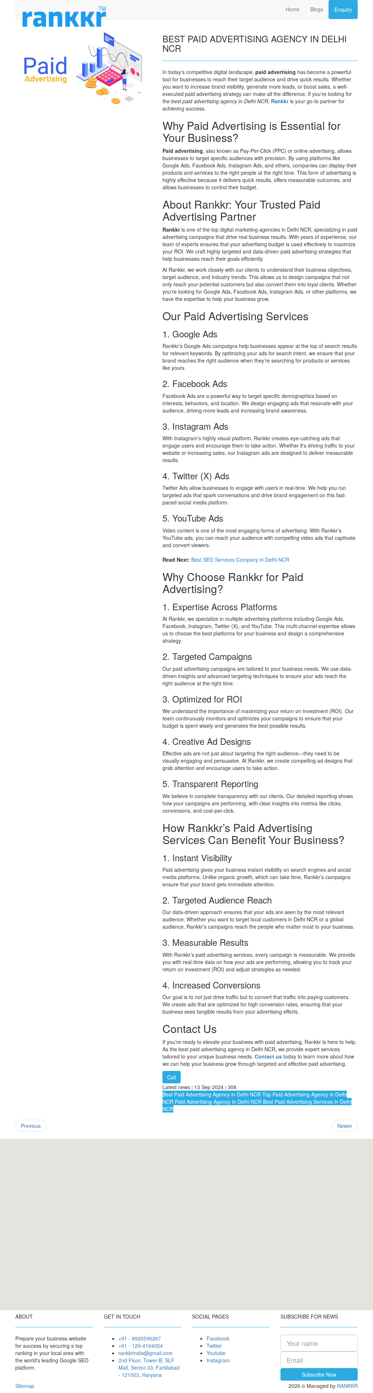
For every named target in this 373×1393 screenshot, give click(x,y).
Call (171, 1077)
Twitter (214, 1345)
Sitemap (24, 1385)
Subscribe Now (319, 1374)
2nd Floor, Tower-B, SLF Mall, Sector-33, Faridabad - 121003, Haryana (149, 1367)
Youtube (216, 1353)
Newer (344, 1125)
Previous (31, 1125)
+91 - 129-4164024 (140, 1345)
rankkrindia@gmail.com (145, 1353)
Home (292, 9)
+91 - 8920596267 (139, 1338)
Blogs (316, 9)
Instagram (218, 1360)
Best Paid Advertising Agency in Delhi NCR (211, 1094)
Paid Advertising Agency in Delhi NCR (217, 1101)
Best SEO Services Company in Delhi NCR (240, 559)
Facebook (218, 1338)
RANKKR (347, 1385)
